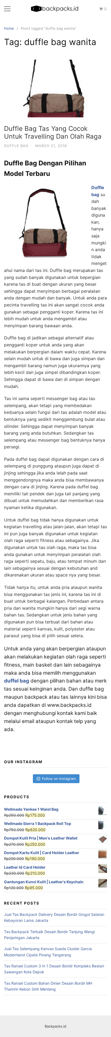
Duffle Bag (16, 146)
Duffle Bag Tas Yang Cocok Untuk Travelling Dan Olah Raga (53, 132)
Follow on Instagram (59, 778)
